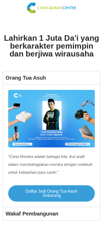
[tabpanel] (51, 145)
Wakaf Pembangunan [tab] (32, 214)
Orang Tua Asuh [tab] (26, 78)
